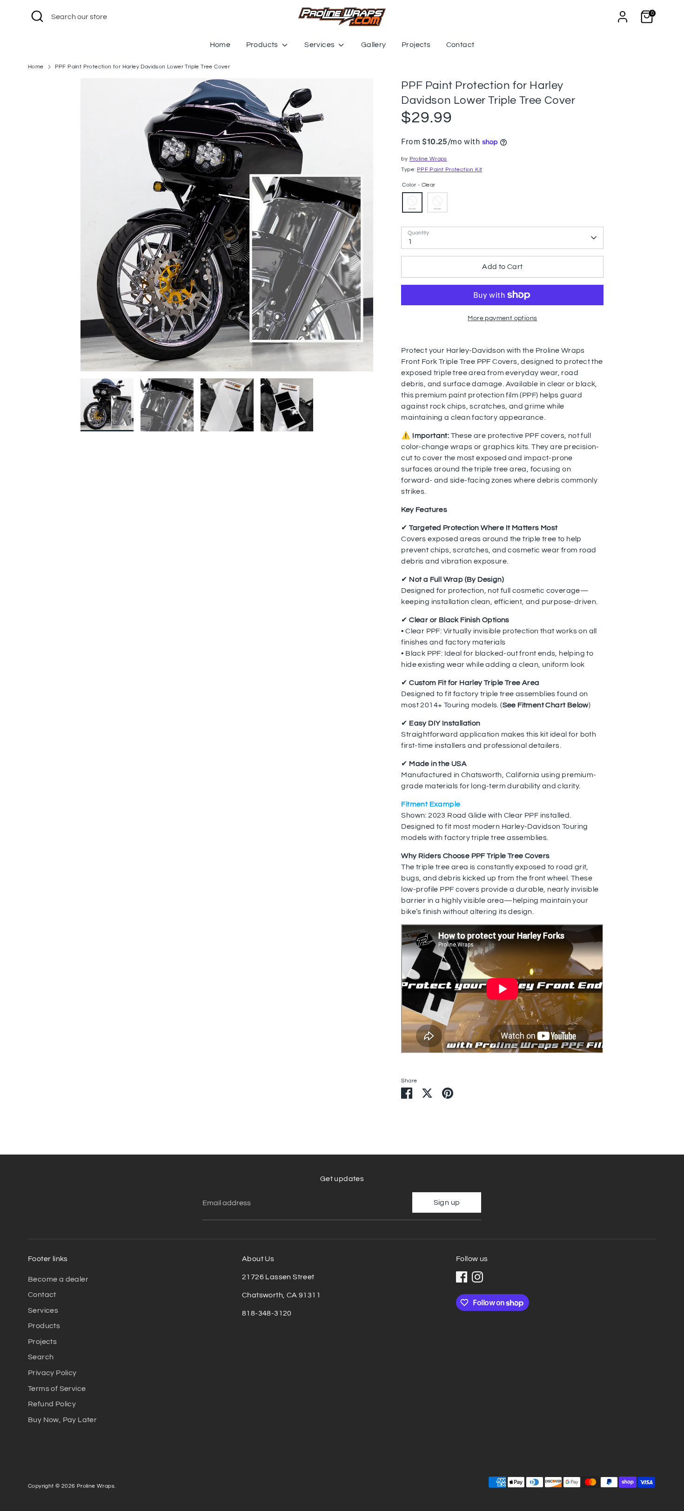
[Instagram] (477, 1277)
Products (263, 44)
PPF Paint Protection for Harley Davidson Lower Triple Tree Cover (142, 67)
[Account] (622, 16)
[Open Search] (37, 16)
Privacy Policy (52, 1373)
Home (220, 44)
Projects (416, 44)
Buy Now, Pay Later (62, 1420)
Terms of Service (57, 1388)
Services (320, 44)
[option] (227, 228)
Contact (460, 44)
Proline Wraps (428, 159)
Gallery (373, 44)
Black (437, 202)
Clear (412, 202)
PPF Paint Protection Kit (450, 170)
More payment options (502, 318)
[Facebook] (461, 1277)
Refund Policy (52, 1404)
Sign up (447, 1202)
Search (41, 1357)
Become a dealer (58, 1279)
